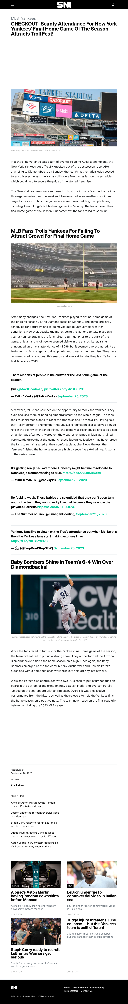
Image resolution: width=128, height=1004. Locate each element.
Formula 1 (16, 886)
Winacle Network (46, 996)
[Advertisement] (64, 63)
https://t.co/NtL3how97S (29, 541)
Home (67, 987)
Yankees (28, 18)
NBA (70, 886)
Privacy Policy (80, 987)
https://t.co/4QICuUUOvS (56, 507)
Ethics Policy (97, 987)
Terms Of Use (71, 990)
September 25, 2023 (72, 396)
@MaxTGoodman (29, 389)
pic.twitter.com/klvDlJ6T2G (64, 389)
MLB (15, 18)
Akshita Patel (17, 785)
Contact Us (87, 990)
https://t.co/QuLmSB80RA (82, 473)
